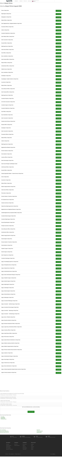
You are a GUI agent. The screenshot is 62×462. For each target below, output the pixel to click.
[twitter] (51, 454)
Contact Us (24, 446)
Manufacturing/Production (4, 432)
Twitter (32, 445)
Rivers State (3, 418)
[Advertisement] (25, 382)
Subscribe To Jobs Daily (9, 449)
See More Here (39, 432)
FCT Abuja (2, 416)
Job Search (7, 444)
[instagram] (53, 454)
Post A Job (15, 444)
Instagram (32, 446)
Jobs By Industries (8, 445)
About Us (24, 445)
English (34, 1)
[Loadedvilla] (9, 1)
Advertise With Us (16, 445)
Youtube (32, 449)
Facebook (32, 444)
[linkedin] (54, 454)
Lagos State (3, 417)
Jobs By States (8, 446)
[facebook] (50, 454)
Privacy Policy (25, 444)
